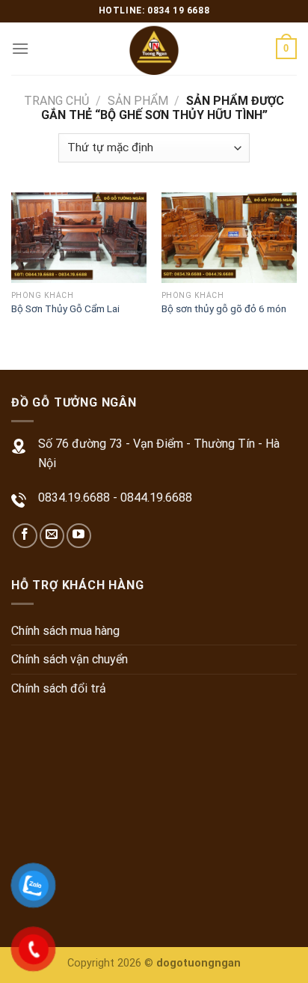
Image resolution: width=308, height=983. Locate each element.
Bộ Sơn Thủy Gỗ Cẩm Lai (65, 308)
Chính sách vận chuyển (69, 659)
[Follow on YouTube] (79, 535)
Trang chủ (56, 101)
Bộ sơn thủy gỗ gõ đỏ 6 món (223, 308)
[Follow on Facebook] (25, 535)
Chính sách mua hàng (65, 631)
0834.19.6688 (74, 497)
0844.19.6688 (156, 497)
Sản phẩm (138, 101)
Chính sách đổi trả (58, 688)
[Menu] (20, 48)
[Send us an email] (52, 535)
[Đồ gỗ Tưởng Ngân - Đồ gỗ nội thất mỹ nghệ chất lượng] (154, 48)
